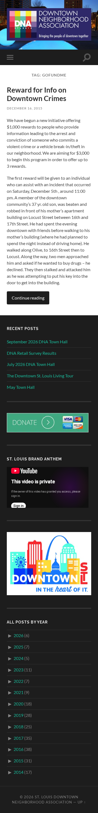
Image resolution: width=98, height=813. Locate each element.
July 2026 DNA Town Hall (31, 364)
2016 (18, 749)
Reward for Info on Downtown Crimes (36, 94)
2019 (18, 715)
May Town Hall (21, 387)
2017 (18, 738)
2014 (18, 772)
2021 (18, 692)
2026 (18, 635)
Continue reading (28, 297)
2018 (18, 726)
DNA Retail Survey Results (31, 353)
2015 (18, 760)
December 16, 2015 (24, 108)
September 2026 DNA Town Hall (37, 341)
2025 (18, 646)
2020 (18, 703)
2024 (18, 658)
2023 (18, 669)
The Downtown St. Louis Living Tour (40, 375)
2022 (18, 681)
